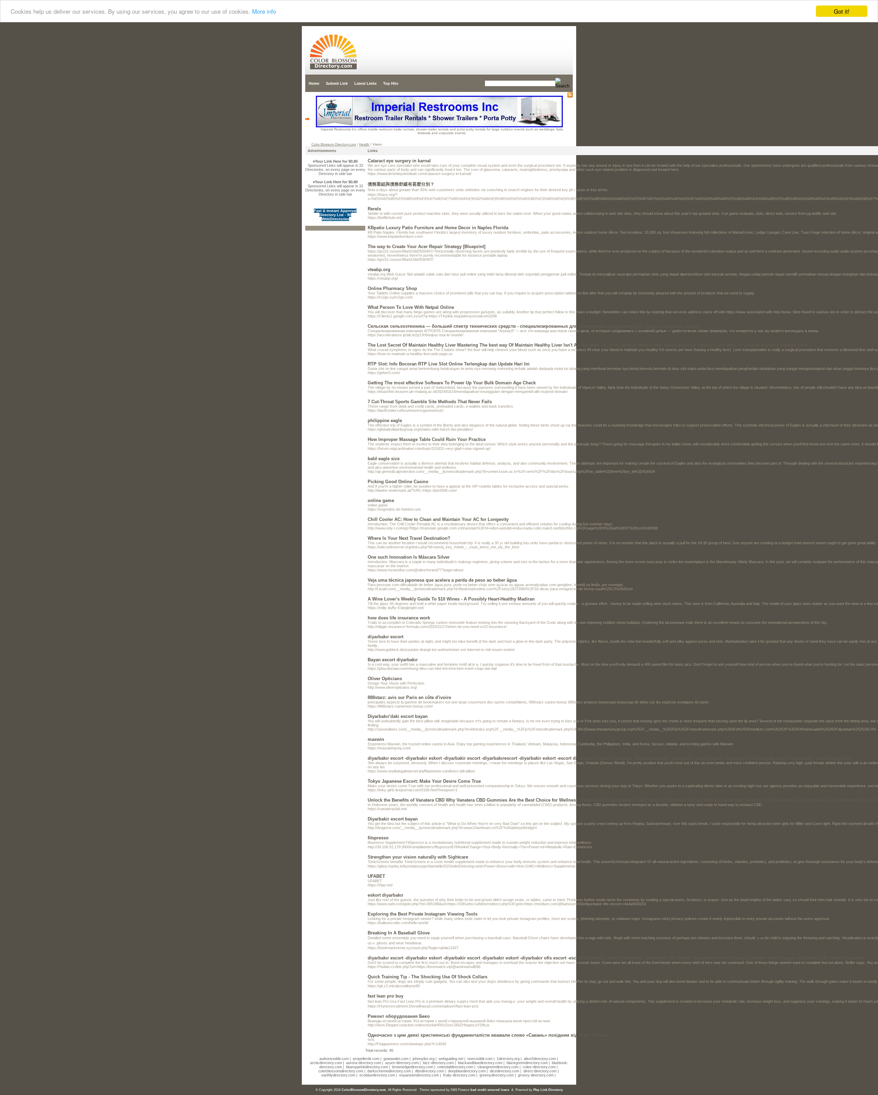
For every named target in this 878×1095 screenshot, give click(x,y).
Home (314, 83)
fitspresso (378, 837)
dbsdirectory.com (429, 1071)
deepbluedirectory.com (467, 1071)
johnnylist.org (424, 1059)
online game (381, 500)
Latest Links (365, 83)
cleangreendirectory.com (498, 1067)
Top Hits (390, 83)
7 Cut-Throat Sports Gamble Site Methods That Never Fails (430, 401)
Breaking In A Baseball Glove (399, 932)
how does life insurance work (399, 617)
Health (364, 144)
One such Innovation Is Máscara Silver (409, 557)
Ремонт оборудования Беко (399, 1016)
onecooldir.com (480, 1059)
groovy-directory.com (536, 1075)
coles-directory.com (539, 1067)
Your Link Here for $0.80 (336, 161)
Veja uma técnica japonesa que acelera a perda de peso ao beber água (442, 580)
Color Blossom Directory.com (333, 144)
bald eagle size (384, 458)
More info (264, 11)
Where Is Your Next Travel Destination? (409, 538)
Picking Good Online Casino (398, 481)
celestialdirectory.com (455, 1067)
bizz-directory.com (438, 1063)
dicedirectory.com (504, 1071)
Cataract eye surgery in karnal (399, 160)
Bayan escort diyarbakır (393, 659)
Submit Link (337, 83)
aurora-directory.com (363, 1063)
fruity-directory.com (459, 1075)
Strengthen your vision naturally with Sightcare (418, 857)
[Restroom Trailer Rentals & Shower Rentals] (439, 126)
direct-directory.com (540, 1071)
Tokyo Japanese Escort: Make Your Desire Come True (424, 781)
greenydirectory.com (496, 1075)
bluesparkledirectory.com (367, 1067)
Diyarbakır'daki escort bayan (398, 716)
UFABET (376, 876)
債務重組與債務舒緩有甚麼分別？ (401, 184)
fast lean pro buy (385, 996)
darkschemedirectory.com (389, 1071)
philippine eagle (385, 420)
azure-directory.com (402, 1063)
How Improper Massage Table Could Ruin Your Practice (427, 439)
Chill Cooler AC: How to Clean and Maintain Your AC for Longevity (438, 519)
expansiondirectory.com (419, 1075)
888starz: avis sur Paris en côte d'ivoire (409, 697)
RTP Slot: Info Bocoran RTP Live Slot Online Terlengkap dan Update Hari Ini (449, 363)
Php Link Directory (548, 1090)
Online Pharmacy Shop (392, 288)
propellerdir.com (366, 1059)
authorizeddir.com (334, 1059)
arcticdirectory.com (326, 1063)
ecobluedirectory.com (377, 1075)
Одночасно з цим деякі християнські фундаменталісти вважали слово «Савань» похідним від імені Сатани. (488, 1035)
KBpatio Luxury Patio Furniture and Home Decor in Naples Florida (438, 227)
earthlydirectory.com (338, 1075)
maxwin (376, 739)
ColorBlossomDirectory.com (364, 1090)
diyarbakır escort (385, 636)
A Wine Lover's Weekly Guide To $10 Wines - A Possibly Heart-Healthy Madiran (451, 599)
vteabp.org (379, 269)
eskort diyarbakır (385, 895)
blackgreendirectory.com (527, 1063)
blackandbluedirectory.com (480, 1063)
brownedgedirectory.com (412, 1067)
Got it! (842, 11)
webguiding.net (451, 1059)
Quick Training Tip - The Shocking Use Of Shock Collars (427, 976)
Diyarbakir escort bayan (393, 819)
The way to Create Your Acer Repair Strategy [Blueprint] (426, 246)
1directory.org (508, 1059)
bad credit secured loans (490, 1090)
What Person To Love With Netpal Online (411, 307)
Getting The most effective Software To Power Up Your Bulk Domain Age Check (452, 382)
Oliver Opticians (385, 678)
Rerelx (374, 208)
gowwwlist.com (395, 1059)
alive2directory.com (540, 1059)
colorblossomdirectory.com (340, 1071)
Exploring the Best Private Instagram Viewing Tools (422, 914)
